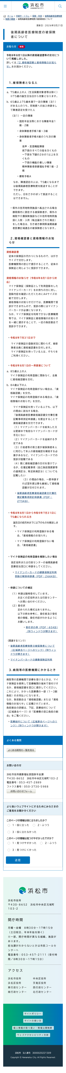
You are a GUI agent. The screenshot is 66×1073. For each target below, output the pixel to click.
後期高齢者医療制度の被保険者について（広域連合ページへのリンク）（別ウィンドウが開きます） (33, 650)
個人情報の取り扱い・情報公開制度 (32, 1028)
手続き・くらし (22, 16)
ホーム (10, 16)
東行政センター (17, 987)
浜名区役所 (14, 983)
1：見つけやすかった (24, 843)
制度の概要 (10, 19)
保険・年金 (37, 16)
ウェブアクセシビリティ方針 (33, 1035)
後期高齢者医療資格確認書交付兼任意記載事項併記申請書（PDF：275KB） (37, 497)
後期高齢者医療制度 (53, 16)
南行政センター (17, 992)
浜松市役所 (14, 978)
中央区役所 (39, 978)
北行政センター (42, 992)
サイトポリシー (33, 1014)
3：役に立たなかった (24, 832)
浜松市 (33, 6)
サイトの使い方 (33, 1021)
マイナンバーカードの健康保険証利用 (31, 660)
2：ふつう (44, 825)
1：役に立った (20, 825)
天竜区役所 (39, 983)
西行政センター (42, 987)
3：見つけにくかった (24, 850)
